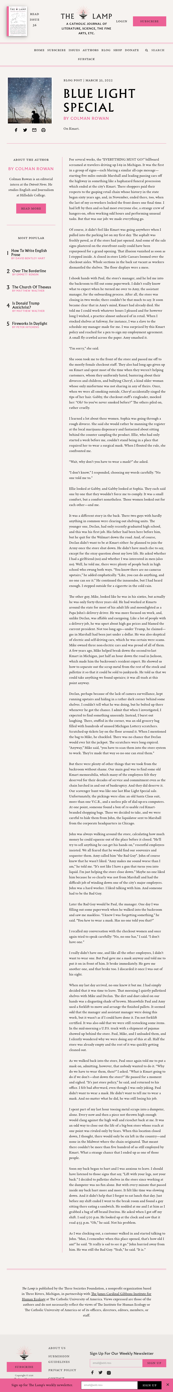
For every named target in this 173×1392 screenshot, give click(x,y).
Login (121, 21)
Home (39, 50)
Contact (56, 1378)
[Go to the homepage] (86, 12)
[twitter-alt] (100, 1372)
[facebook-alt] (92, 1372)
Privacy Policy (62, 1370)
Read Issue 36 (34, 19)
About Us (57, 1348)
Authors (91, 50)
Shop (117, 50)
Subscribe (149, 21)
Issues (74, 50)
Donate (132, 50)
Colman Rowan (89, 119)
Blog (106, 50)
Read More (31, 208)
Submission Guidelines (59, 1359)
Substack (86, 59)
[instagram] (109, 1373)
